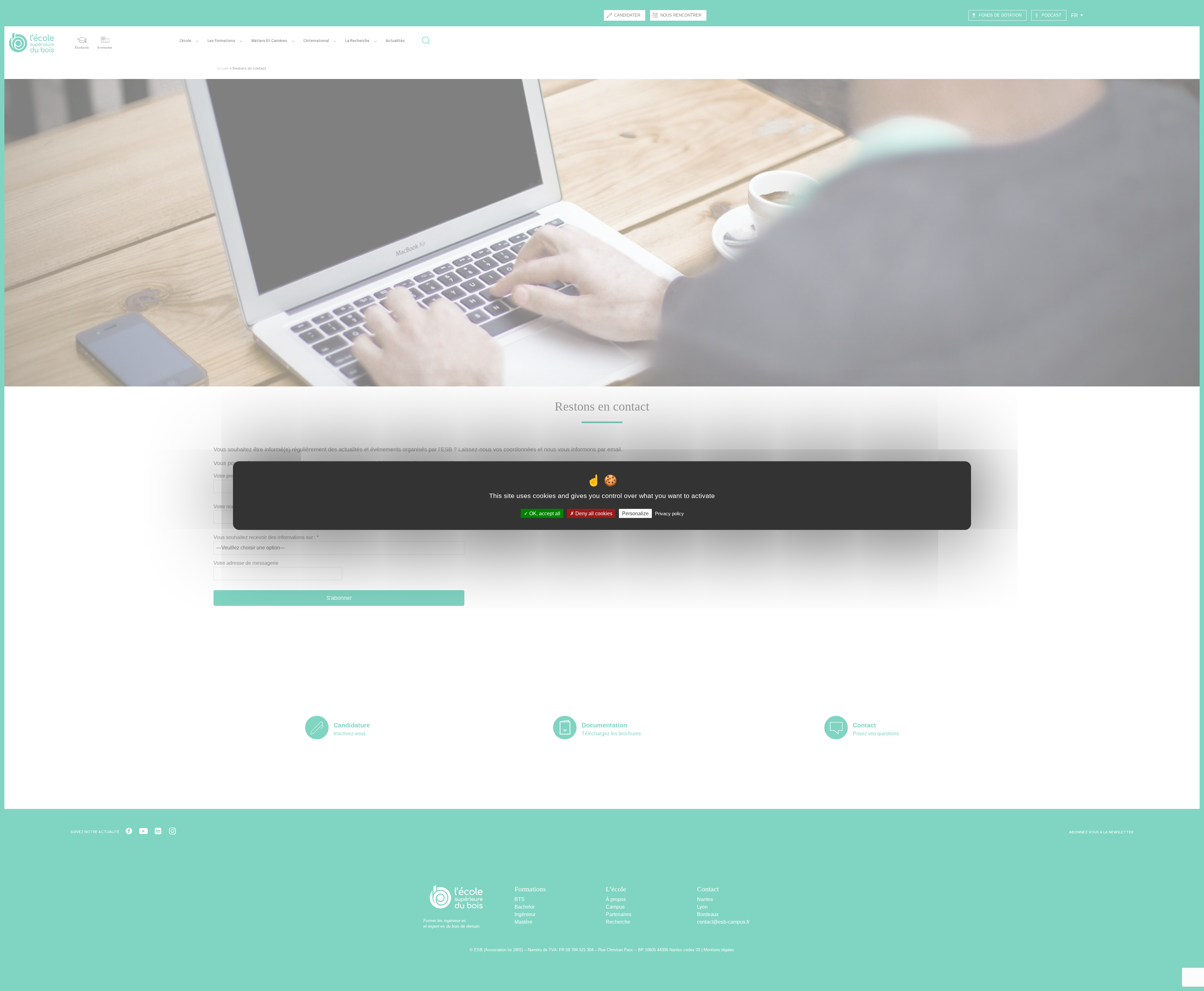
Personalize (635, 513)
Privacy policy (669, 513)
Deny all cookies (593, 513)
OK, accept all (544, 513)
